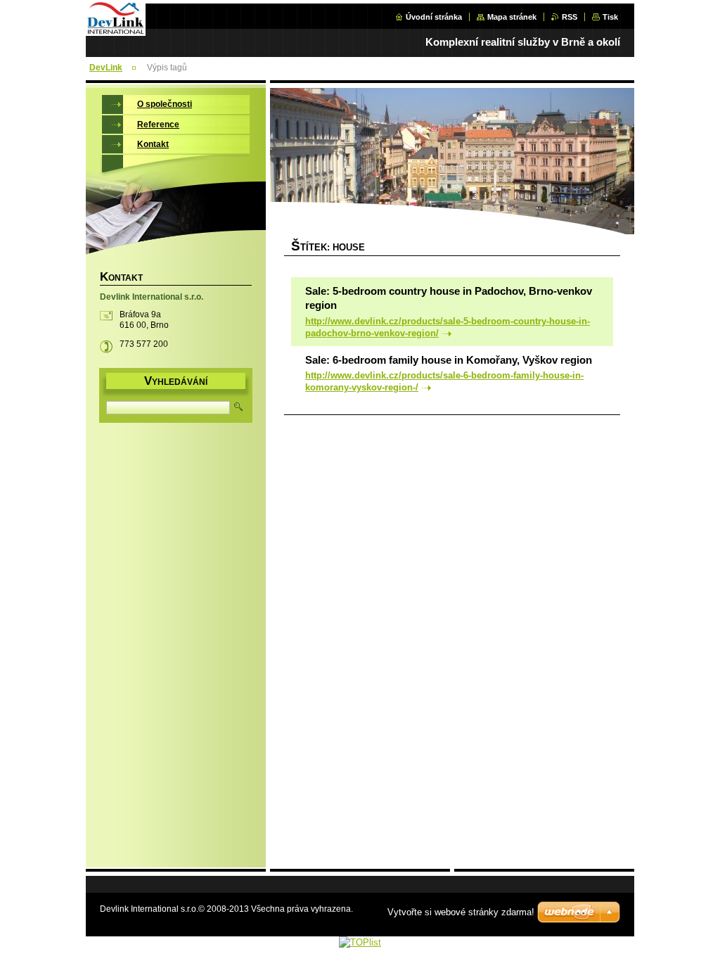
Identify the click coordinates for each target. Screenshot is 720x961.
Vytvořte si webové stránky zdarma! (460, 912)
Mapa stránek (511, 17)
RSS (569, 17)
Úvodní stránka (434, 17)
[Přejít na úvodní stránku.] (116, 32)
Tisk (610, 17)
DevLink (105, 67)
